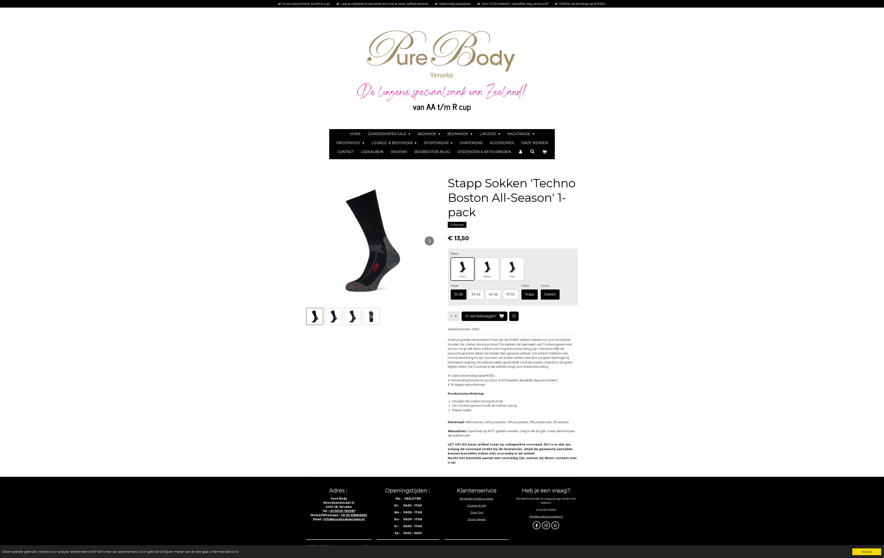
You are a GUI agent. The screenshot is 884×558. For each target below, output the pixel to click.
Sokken (550, 294)
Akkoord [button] (866, 551)
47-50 (510, 294)
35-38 (458, 294)
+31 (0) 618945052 (354, 515)
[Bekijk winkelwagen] (544, 152)
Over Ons (476, 512)
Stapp (529, 294)
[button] (314, 316)
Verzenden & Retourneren (477, 498)
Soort (545, 285)
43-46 (493, 294)
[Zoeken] (532, 152)
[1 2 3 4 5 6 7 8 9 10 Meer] (454, 316)
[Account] (521, 152)
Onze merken (477, 519)
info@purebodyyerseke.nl (344, 519)
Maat (454, 285)
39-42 (475, 294)
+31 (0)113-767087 (342, 511)
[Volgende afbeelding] (429, 241)
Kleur (455, 253)
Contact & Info (476, 505)
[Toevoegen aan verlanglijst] (514, 316)
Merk (525, 285)
